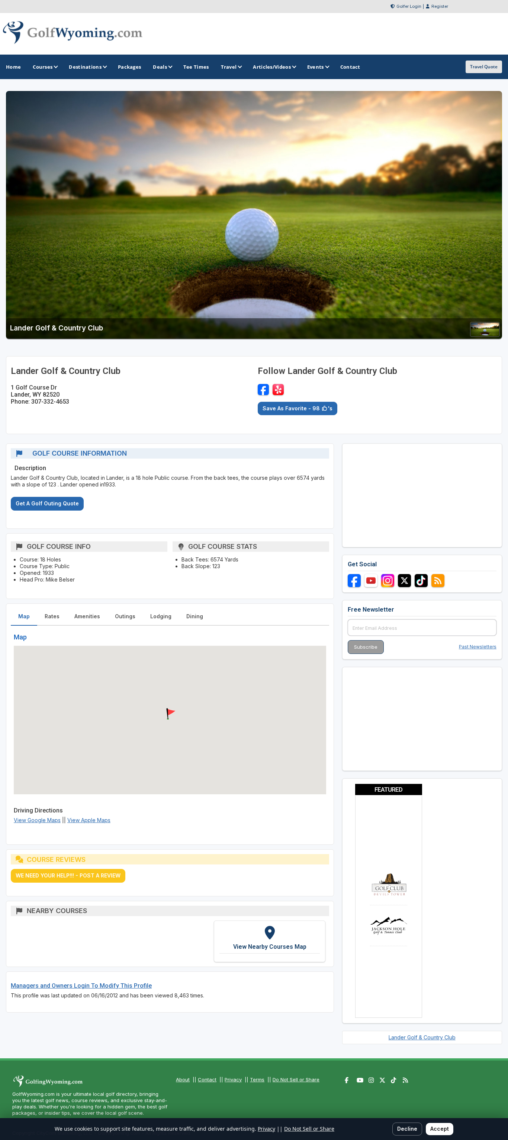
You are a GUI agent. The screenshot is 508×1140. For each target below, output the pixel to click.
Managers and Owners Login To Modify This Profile (81, 985)
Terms (257, 1079)
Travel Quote (484, 66)
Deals (160, 66)
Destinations (85, 66)
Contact (207, 1079)
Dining (194, 616)
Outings (125, 616)
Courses (42, 66)
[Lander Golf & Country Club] (485, 334)
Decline (407, 1129)
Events (315, 66)
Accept (439, 1129)
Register (439, 6)
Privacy (233, 1079)
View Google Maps (37, 820)
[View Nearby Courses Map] (269, 941)
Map (24, 616)
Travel (229, 66)
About (183, 1079)
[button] (170, 714)
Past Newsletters (477, 646)
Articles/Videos (272, 66)
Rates (52, 616)
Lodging (160, 616)
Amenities (87, 616)
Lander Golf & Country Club (422, 1037)
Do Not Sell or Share (296, 1079)
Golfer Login (408, 6)
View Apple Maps (88, 820)
